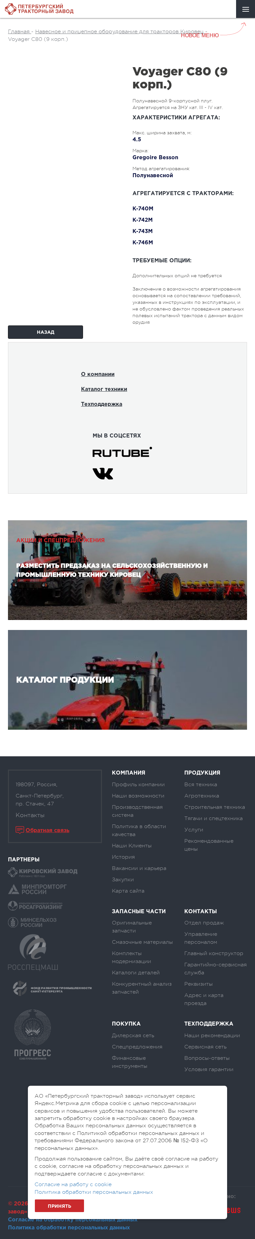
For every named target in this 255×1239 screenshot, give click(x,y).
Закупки (123, 880)
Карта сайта (128, 891)
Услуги (193, 830)
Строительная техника (214, 807)
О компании (98, 374)
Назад (45, 332)
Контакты (30, 815)
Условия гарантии (208, 1069)
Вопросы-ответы (207, 1058)
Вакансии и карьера (139, 868)
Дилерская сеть (133, 1036)
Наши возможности (138, 796)
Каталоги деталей (136, 973)
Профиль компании (138, 785)
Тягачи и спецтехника (213, 818)
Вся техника (200, 785)
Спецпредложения (137, 1047)
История (123, 857)
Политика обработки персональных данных (69, 1227)
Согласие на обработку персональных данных (72, 1219)
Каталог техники (104, 389)
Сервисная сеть (205, 1047)
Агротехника (201, 796)
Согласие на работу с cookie (73, 1184)
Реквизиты (198, 984)
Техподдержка (101, 404)
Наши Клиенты (132, 846)
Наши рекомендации (212, 1036)
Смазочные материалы (142, 942)
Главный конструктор (213, 953)
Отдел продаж (204, 923)
